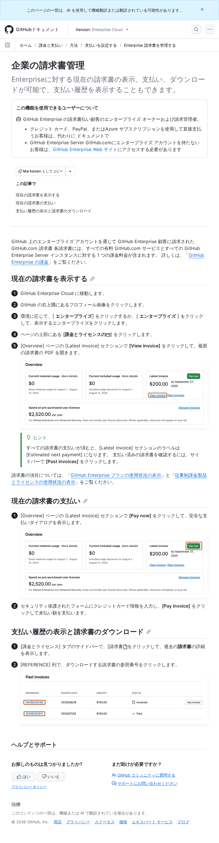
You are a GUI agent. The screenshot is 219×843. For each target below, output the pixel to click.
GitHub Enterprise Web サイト (85, 149)
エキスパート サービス (152, 821)
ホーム (26, 45)
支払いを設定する (101, 45)
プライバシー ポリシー (28, 787)
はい (27, 776)
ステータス (105, 821)
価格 (123, 821)
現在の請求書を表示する (49, 278)
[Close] (202, 9)
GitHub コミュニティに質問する (146, 775)
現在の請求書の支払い (46, 501)
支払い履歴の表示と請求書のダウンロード (77, 632)
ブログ (183, 821)
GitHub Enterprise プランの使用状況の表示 (116, 475)
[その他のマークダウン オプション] (70, 171)
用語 (58, 821)
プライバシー (78, 821)
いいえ (54, 776)
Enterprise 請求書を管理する (150, 45)
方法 (74, 45)
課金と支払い (51, 45)
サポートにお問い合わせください (147, 783)
